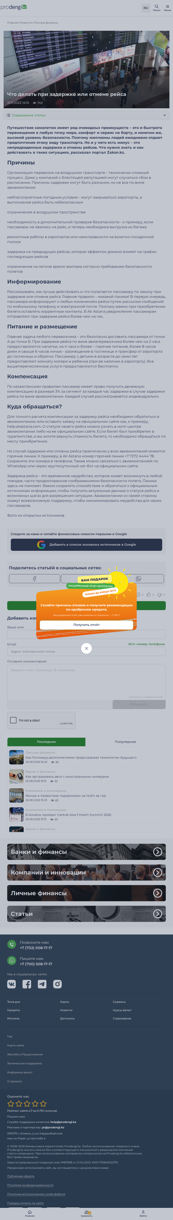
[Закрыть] (86, 648)
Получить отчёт (86, 625)
